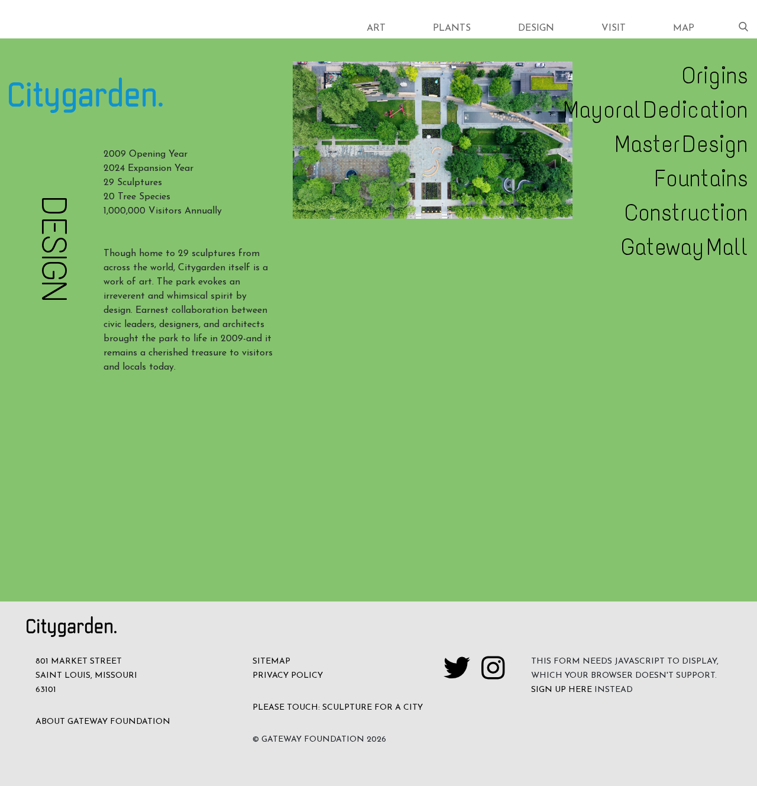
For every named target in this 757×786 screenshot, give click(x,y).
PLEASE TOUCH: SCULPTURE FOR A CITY (338, 707)
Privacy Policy (288, 675)
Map (683, 28)
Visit (613, 28)
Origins (715, 76)
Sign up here (561, 689)
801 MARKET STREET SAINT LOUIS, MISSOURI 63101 (86, 675)
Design (536, 28)
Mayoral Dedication (656, 110)
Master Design (681, 144)
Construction (686, 213)
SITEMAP (271, 661)
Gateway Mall (684, 247)
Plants (452, 28)
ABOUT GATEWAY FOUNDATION (102, 721)
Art (376, 28)
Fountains (701, 178)
